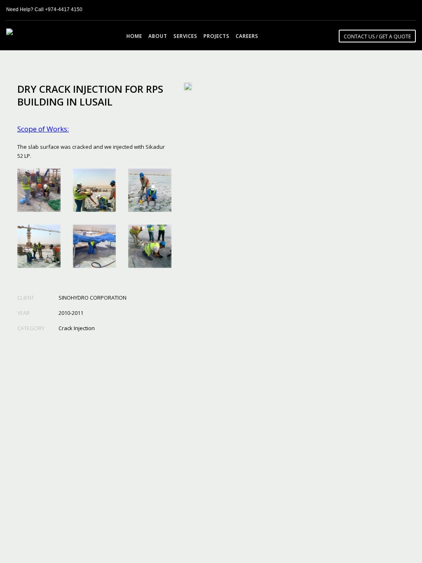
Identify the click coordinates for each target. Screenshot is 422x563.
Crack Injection (77, 328)
